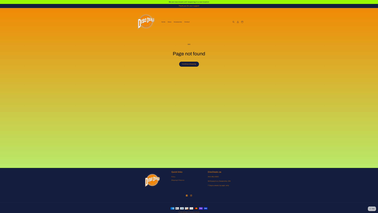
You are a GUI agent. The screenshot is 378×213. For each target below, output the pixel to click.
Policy (173, 177)
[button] (233, 22)
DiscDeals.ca (186, 212)
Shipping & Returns (177, 180)
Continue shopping (189, 64)
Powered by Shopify (195, 212)
